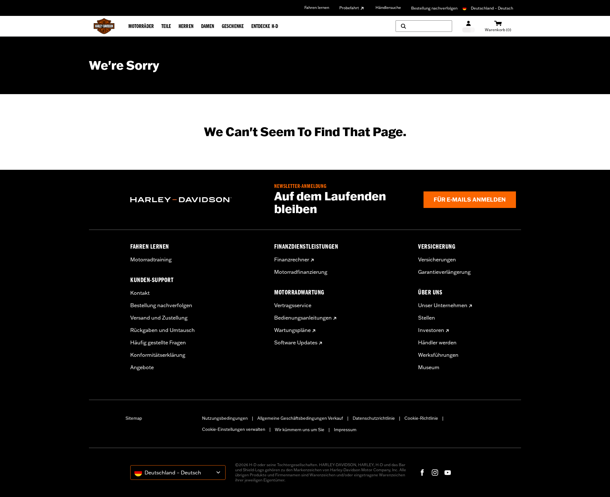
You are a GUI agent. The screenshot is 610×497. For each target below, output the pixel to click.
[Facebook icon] (422, 472)
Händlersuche (388, 7)
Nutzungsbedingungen (225, 418)
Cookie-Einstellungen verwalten (233, 429)
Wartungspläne (292, 330)
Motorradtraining (151, 259)
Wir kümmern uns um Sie (299, 429)
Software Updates (295, 342)
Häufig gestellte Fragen (158, 342)
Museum (428, 367)
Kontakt (140, 293)
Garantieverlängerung (444, 272)
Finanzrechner (291, 259)
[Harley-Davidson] (197, 199)
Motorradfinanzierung (300, 272)
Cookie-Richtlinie (421, 418)
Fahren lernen (316, 7)
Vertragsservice (292, 305)
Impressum (345, 429)
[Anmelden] (468, 26)
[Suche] (424, 26)
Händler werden (437, 342)
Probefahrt (349, 7)
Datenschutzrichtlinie (374, 418)
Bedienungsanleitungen (303, 317)
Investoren (431, 330)
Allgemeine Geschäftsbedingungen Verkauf (300, 418)
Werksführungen (438, 355)
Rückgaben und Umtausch (162, 330)
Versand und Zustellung (158, 317)
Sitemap (133, 418)
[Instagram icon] (435, 472)
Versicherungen (437, 259)
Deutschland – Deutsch (492, 8)
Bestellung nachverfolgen (434, 8)
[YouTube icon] (447, 472)
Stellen (426, 317)
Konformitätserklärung (157, 355)
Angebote (142, 367)
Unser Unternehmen (442, 305)
